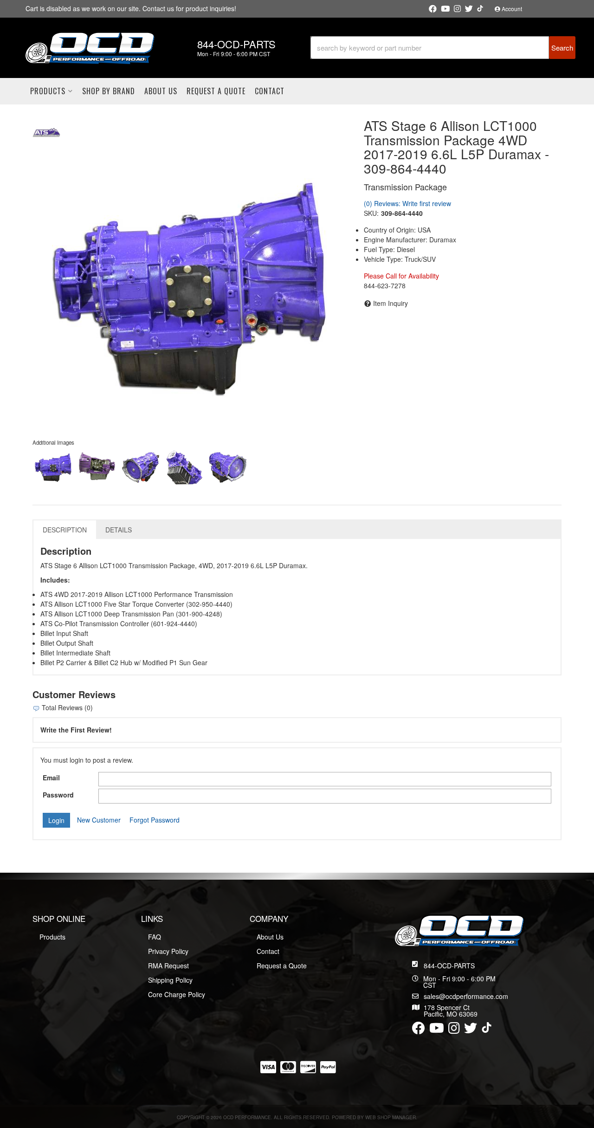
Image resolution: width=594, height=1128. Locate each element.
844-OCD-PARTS (449, 965)
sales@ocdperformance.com (466, 996)
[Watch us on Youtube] (445, 8)
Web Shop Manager (390, 1117)
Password (58, 794)
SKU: (371, 213)
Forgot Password (154, 819)
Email (51, 777)
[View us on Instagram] (457, 8)
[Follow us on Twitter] (469, 8)
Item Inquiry (390, 303)
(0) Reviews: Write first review (407, 203)
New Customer (99, 819)
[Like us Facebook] (433, 8)
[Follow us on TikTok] (480, 8)
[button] (442, 47)
